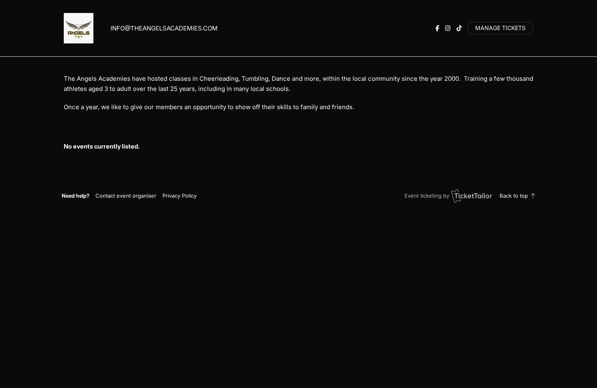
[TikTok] (459, 28)
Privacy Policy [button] (179, 195)
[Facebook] (437, 28)
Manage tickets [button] (500, 28)
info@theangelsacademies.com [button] (164, 28)
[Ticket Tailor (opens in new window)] (471, 195)
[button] (125, 195)
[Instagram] (447, 28)
